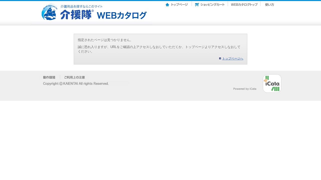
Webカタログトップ (244, 3)
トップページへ (232, 58)
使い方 (270, 3)
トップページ (177, 3)
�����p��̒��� (74, 77)
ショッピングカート (210, 3)
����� (49, 77)
